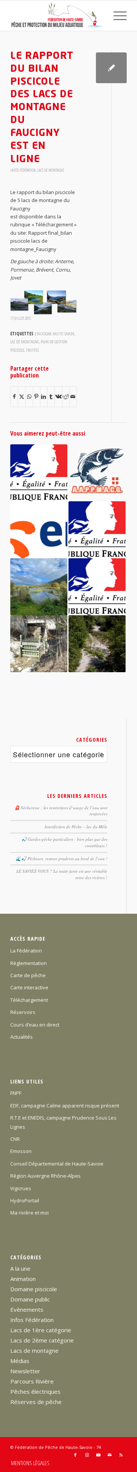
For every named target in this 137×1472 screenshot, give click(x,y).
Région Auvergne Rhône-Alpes (45, 1175)
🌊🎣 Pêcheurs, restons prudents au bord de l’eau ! (61, 858)
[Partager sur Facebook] (14, 396)
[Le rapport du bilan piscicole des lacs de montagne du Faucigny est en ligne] (111, 67)
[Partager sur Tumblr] (51, 396)
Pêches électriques (35, 1391)
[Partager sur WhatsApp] (28, 396)
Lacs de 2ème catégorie (42, 1340)
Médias (19, 1361)
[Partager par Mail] (73, 396)
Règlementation (28, 963)
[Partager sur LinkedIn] (43, 396)
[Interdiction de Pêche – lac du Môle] (38, 586)
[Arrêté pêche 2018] (38, 472)
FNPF (15, 1093)
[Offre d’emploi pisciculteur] (97, 472)
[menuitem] (116, 15)
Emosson (21, 1151)
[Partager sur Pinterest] (36, 396)
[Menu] (116, 15)
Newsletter (25, 1371)
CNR (15, 1139)
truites (32, 350)
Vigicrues (20, 1188)
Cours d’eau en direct (34, 1024)
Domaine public (30, 1299)
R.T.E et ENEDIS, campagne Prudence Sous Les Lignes (63, 1122)
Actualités (21, 1036)
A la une (20, 1268)
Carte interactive (29, 987)
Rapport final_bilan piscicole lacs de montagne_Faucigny (41, 241)
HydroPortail (24, 1200)
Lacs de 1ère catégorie (40, 1330)
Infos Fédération (23, 170)
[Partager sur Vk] (58, 396)
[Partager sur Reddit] (65, 396)
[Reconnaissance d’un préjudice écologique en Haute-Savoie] (38, 643)
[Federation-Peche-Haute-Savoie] (57, 15)
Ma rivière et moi (29, 1212)
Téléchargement (29, 1000)
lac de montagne (24, 341)
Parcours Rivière (32, 1381)
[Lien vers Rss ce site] (121, 1455)
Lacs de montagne (50, 170)
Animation (23, 1278)
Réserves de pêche (36, 1402)
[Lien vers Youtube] (98, 1455)
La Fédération (26, 950)
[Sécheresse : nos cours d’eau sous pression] (97, 643)
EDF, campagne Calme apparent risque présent (64, 1105)
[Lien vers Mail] (109, 1455)
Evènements (26, 1309)
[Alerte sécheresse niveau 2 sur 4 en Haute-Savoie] (97, 586)
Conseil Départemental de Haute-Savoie (57, 1163)
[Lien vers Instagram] (86, 1455)
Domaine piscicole (33, 1289)
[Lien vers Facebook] (75, 1455)
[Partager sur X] (21, 396)
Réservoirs (22, 1012)
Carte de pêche (28, 975)
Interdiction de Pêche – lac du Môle (76, 826)
